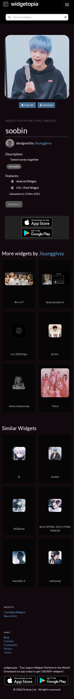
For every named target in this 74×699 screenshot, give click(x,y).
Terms (7, 652)
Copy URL (28, 105)
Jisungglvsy (43, 143)
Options (13, 204)
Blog (6, 637)
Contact (9, 641)
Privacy (8, 648)
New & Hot (10, 616)
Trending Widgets (14, 612)
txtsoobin (14, 166)
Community (10, 644)
